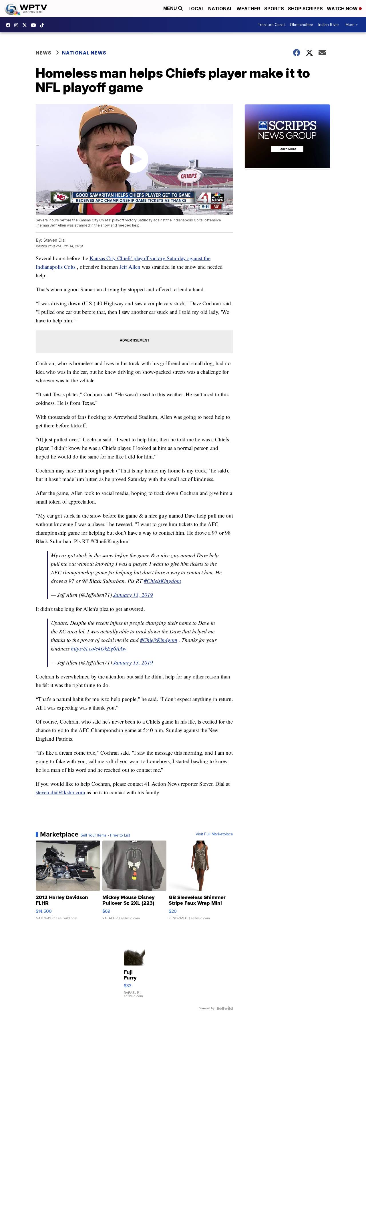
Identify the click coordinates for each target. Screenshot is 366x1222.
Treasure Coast (271, 25)
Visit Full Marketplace (214, 834)
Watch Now (343, 8)
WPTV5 (9, 25)
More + (351, 25)
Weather (248, 8)
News (43, 53)
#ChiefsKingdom (162, 580)
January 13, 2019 (133, 594)
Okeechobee (301, 25)
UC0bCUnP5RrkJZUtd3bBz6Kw (35, 25)
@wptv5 (43, 25)
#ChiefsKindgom (158, 639)
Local (196, 8)
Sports (274, 8)
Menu (170, 8)
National (220, 8)
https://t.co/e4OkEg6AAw (98, 648)
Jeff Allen (130, 266)
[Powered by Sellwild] (224, 1008)
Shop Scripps (305, 8)
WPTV (26, 25)
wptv (17, 25)
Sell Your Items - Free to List (105, 835)
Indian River (328, 25)
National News (84, 53)
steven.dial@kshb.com (60, 792)
